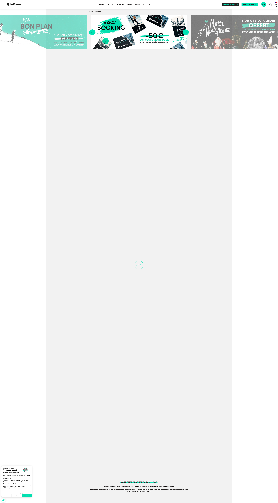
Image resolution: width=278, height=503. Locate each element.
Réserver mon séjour (230, 4)
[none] (276, 4)
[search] (270, 4)
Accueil (91, 11)
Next (186, 32)
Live (263, 4)
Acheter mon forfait (250, 4)
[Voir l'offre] (139, 32)
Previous (92, 32)
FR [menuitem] (276, 4)
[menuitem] (276, 4)
